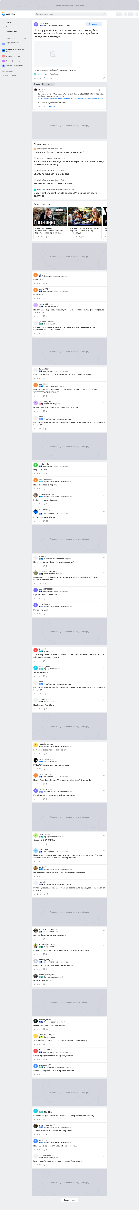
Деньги (47, 651)
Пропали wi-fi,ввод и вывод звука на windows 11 (59, 152)
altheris (39, 170)
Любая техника (49, 932)
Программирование (52, 669)
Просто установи (48, 148)
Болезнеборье (50, 1158)
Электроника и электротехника (57, 189)
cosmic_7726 (41, 189)
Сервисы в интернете (53, 1022)
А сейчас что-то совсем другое (57, 419)
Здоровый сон (50, 1037)
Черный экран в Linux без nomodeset (54, 183)
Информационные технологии (56, 26)
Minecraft (48, 702)
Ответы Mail (49, 762)
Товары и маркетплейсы (54, 386)
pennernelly (40, 158)
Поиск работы (50, 324)
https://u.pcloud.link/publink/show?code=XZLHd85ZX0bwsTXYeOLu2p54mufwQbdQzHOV (70, 98)
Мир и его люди (50, 404)
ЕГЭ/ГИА (48, 1112)
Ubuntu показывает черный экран (52, 174)
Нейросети (49, 947)
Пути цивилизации (51, 574)
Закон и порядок (51, 306)
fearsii (39, 148)
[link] (50, 223)
